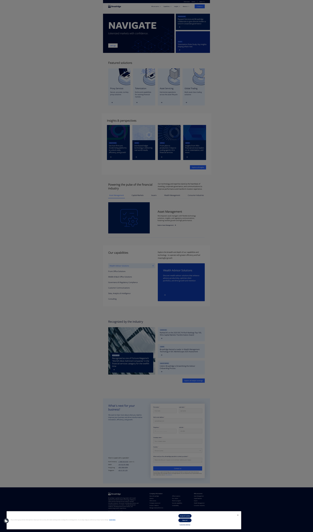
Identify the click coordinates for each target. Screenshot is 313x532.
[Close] (238, 515)
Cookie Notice (112, 519)
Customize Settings (185, 524)
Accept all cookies (185, 516)
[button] (6, 520)
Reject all (184, 520)
